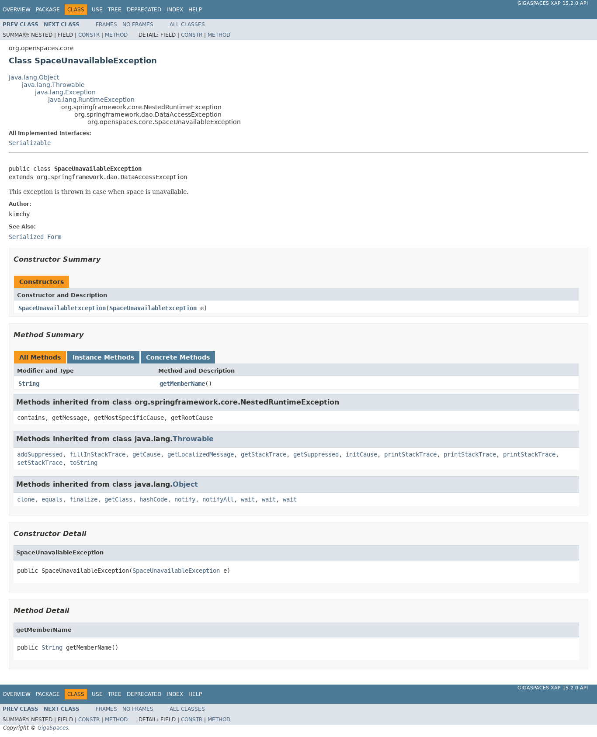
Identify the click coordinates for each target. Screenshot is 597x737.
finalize (83, 499)
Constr (89, 35)
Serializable (30, 142)
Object (185, 484)
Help (195, 10)
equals (52, 499)
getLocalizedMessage (200, 454)
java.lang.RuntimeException (91, 99)
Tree (114, 10)
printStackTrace (410, 454)
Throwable (193, 439)
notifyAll (218, 499)
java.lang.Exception (65, 92)
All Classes (187, 24)
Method (116, 35)
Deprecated (144, 10)
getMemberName (182, 383)
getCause (146, 454)
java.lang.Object (34, 77)
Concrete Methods (178, 357)
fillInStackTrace (97, 454)
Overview (17, 10)
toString (83, 462)
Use (97, 10)
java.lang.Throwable (53, 84)
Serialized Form (35, 236)
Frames (106, 24)
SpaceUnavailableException (62, 307)
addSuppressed (39, 454)
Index (175, 10)
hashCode (153, 499)
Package (48, 10)
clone (26, 499)
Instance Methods (103, 357)
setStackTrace (39, 462)
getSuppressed (316, 454)
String (28, 383)
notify (184, 499)
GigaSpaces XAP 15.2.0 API (552, 3)
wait (248, 499)
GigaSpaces (53, 728)
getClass (118, 499)
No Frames (137, 24)
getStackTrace (263, 454)
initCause (361, 454)
